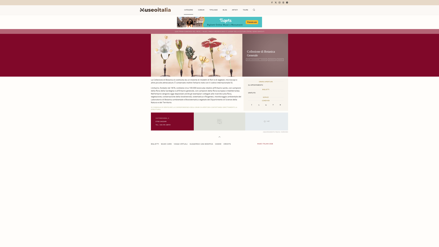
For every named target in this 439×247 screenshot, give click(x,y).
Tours (245, 10)
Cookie (218, 144)
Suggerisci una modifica (201, 144)
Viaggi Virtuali (181, 144)
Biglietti (155, 144)
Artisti (235, 10)
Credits (227, 144)
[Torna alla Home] (155, 9)
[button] (254, 9)
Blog (225, 10)
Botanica (272, 59)
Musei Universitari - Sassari (256, 59)
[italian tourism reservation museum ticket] (219, 22)
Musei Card (166, 144)
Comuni (201, 10)
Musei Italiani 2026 (265, 144)
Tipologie (213, 10)
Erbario (280, 59)
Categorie (188, 10)
